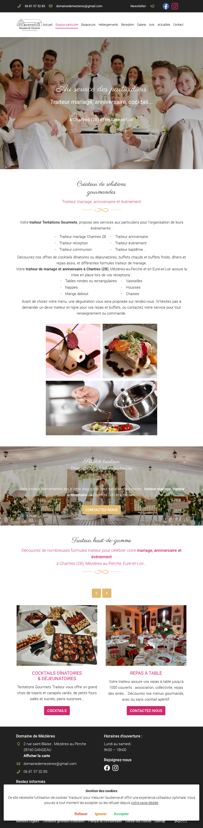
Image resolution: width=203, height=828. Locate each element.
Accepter (121, 814)
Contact (178, 24)
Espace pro (88, 24)
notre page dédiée (144, 803)
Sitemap (159, 821)
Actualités (163, 24)
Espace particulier (66, 24)
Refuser (81, 814)
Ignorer (100, 814)
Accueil (47, 24)
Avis (151, 24)
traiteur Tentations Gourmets (53, 222)
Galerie (141, 24)
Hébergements (108, 24)
